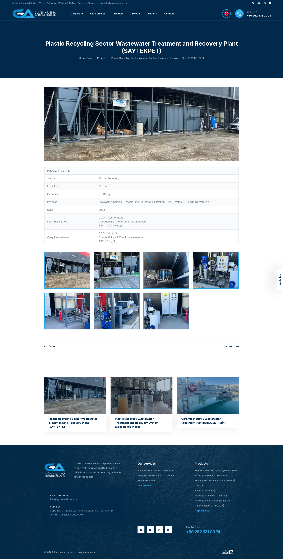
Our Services (97, 13)
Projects (135, 13)
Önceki (52, 346)
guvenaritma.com (86, 552)
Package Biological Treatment (211, 475)
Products (118, 13)
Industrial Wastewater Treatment (155, 470)
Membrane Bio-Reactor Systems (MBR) (216, 470)
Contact (169, 13)
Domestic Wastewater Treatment (156, 475)
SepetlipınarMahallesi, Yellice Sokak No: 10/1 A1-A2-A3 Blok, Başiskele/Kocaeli (55, 3)
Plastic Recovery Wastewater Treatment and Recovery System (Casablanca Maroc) (136, 422)
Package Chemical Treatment (211, 495)
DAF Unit (199, 485)
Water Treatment (147, 480)
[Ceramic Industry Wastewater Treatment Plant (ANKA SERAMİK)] (208, 395)
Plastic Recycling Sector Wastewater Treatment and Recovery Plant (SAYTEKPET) (73, 422)
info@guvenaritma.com (116, 3)
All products (202, 510)
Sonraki (230, 346)
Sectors (152, 13)
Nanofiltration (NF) (205, 490)
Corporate (77, 13)
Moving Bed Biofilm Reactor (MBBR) (215, 480)
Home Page (85, 58)
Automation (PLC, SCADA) (209, 505)
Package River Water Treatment (212, 500)
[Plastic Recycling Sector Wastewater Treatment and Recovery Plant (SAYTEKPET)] (75, 395)
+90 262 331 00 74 (259, 15)
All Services (145, 485)
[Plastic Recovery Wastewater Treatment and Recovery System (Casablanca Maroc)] (141, 395)
